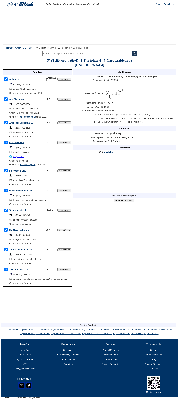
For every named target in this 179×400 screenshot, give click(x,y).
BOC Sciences (16, 143)
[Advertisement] (79, 26)
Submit (167, 4)
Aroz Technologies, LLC (21, 123)
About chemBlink (154, 355)
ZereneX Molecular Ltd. (20, 250)
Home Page (25, 350)
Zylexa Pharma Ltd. (18, 269)
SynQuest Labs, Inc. (19, 230)
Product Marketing (110, 350)
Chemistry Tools (111, 359)
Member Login (111, 355)
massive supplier (27, 165)
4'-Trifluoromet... (120, 330)
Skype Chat (18, 157)
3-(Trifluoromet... (135, 330)
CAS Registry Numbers (68, 355)
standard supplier (28, 117)
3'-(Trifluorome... (42, 330)
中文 (174, 4)
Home (9, 48)
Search (159, 4)
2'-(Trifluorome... (27, 330)
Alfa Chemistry (16, 99)
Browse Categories (111, 364)
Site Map (154, 369)
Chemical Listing (23, 48)
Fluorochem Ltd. (17, 171)
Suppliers (68, 364)
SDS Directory (68, 359)
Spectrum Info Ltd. (18, 210)
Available (108, 152)
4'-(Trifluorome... (11, 330)
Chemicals (68, 350)
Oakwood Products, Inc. (21, 190)
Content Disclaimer (154, 364)
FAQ (154, 359)
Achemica (14, 79)
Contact (153, 350)
